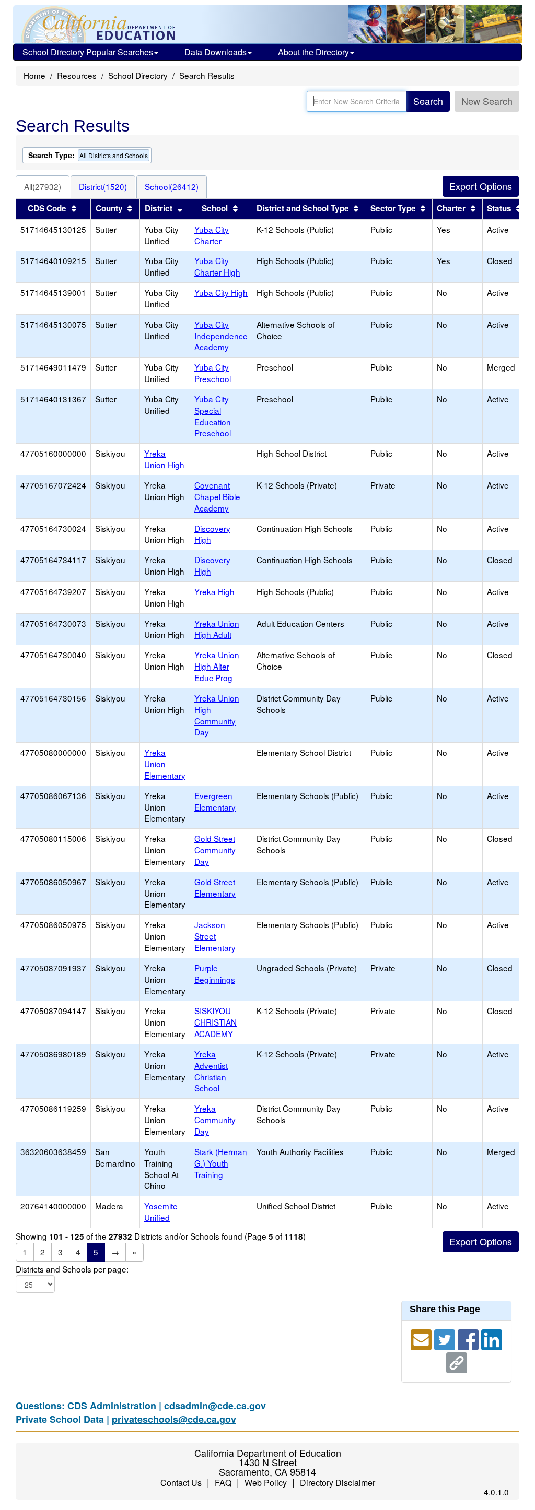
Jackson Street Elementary (215, 936)
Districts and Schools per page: (72, 1269)
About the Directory (313, 52)
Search (428, 101)
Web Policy (266, 1483)
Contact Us (181, 1483)
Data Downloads (215, 52)
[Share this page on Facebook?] (469, 1338)
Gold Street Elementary (215, 887)
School (215, 208)
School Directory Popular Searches (87, 52)
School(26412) (172, 186)
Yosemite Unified (161, 1211)
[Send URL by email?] (422, 1338)
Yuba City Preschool (212, 372)
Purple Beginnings (214, 973)
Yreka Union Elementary (164, 763)
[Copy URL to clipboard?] (456, 1361)
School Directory (138, 75)
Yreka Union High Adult (216, 628)
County (109, 208)
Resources (77, 75)
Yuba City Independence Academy (221, 335)
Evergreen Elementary (215, 801)
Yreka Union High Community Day (216, 715)
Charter (451, 208)
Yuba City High (221, 292)
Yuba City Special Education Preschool (212, 416)
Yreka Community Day (215, 1119)
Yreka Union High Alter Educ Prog (216, 666)
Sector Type (393, 208)
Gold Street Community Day (215, 850)
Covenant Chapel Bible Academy (217, 496)
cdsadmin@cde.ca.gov (215, 1405)
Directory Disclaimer (337, 1483)
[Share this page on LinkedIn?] (491, 1338)
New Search (487, 101)
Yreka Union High (164, 458)
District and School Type (303, 208)
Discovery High (212, 533)
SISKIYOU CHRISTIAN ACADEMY (215, 1022)
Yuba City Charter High (217, 266)
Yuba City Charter (211, 234)
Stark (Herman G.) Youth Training (220, 1163)
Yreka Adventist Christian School (211, 1071)
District (158, 208)
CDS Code (47, 208)
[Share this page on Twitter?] (446, 1338)
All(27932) (42, 186)
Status (499, 208)
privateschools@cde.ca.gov (174, 1419)
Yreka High (214, 591)
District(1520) (103, 186)
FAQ (223, 1483)
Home (34, 75)
